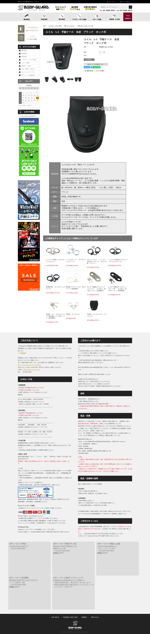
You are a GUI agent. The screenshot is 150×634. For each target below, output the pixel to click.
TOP (44, 25)
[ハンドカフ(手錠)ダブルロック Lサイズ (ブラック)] (115, 256)
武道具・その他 (114, 16)
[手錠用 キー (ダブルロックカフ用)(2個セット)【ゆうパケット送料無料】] (53, 311)
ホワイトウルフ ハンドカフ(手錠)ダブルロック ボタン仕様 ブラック (96, 261)
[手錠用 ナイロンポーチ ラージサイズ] (94, 311)
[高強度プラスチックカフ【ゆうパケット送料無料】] (73, 284)
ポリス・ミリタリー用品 (79, 16)
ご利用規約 (22, 353)
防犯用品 (44, 16)
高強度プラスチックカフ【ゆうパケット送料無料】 (76, 288)
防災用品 (62, 16)
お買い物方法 (55, 617)
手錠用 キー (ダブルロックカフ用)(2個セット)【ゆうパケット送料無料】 (55, 316)
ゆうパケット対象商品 (28, 75)
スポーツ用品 (97, 16)
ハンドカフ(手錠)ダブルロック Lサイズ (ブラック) (117, 260)
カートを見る (126, 1)
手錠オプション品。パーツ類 (85, 25)
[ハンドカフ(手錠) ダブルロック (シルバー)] (53, 256)
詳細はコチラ (58, 553)
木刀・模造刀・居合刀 (28, 69)
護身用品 (26, 16)
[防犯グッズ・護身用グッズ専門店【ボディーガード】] (33, 9)
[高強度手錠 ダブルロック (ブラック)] (53, 284)
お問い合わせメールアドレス (31, 369)
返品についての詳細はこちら (95, 64)
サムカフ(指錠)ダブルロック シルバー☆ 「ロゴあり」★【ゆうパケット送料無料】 (96, 288)
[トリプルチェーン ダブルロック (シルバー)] (73, 256)
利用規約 (84, 617)
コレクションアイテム (28, 72)
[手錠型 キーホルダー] (73, 311)
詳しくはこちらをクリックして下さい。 (30, 365)
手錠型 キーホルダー (73, 314)
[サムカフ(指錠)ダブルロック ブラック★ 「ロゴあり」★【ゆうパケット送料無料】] (115, 284)
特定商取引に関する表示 (70, 617)
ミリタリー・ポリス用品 (54, 25)
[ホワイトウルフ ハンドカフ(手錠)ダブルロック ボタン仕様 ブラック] (94, 256)
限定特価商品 (127, 16)
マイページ (111, 1)
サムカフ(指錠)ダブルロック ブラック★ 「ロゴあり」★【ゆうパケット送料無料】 (117, 288)
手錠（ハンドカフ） (69, 25)
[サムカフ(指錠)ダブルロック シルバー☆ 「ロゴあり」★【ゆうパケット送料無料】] (94, 284)
